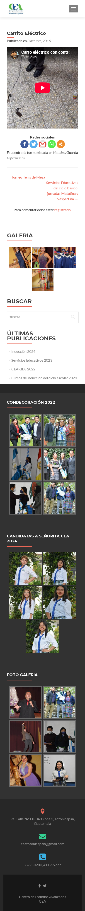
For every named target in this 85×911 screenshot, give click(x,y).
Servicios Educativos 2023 (31, 360)
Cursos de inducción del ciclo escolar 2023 (44, 378)
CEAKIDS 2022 (23, 369)
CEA (42, 901)
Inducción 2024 (23, 351)
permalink (17, 158)
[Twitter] (33, 144)
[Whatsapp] (52, 144)
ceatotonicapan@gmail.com (42, 844)
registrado (62, 209)
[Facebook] (24, 144)
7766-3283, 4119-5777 (42, 865)
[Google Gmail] (43, 144)
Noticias (59, 152)
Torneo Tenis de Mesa (26, 177)
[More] (61, 144)
